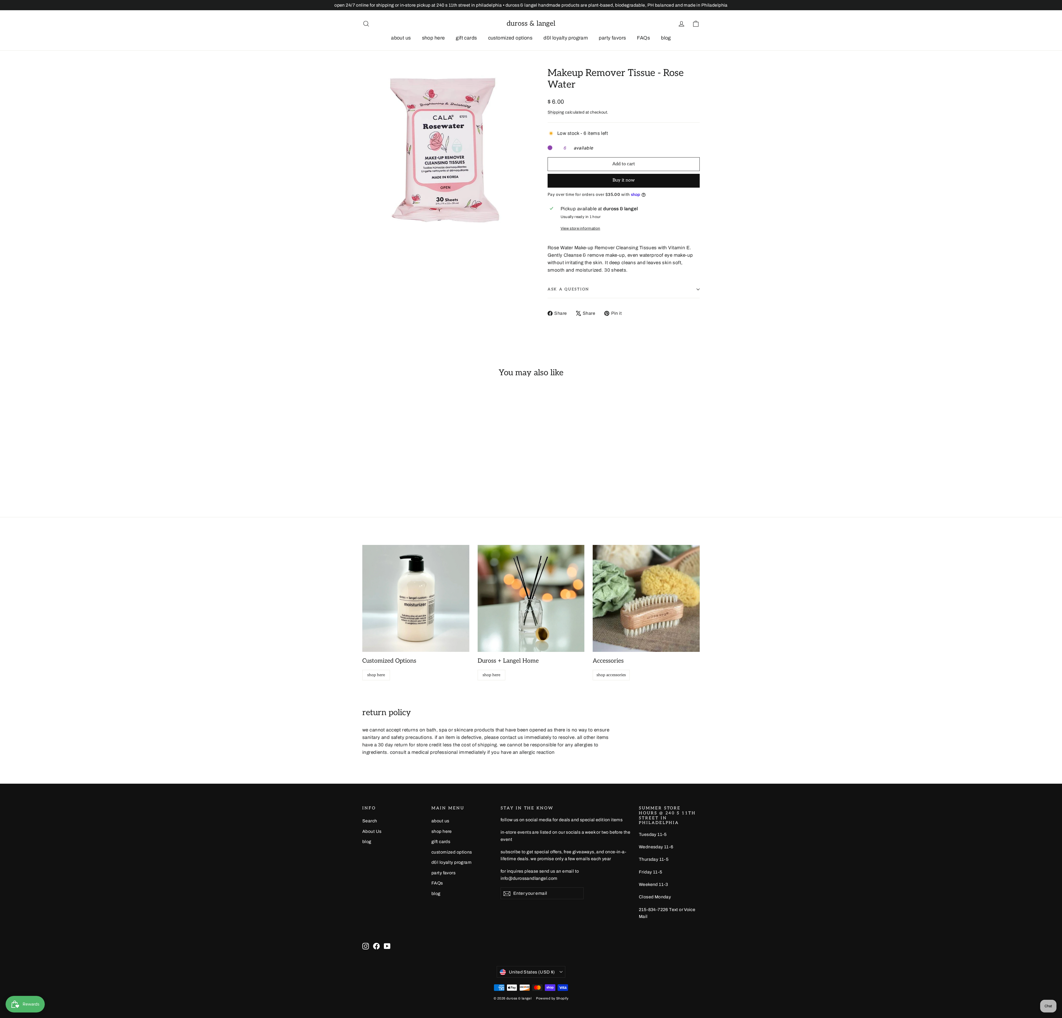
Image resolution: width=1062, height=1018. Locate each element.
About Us (371, 831)
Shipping (556, 112)
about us (401, 38)
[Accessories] (646, 598)
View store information (580, 228)
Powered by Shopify (552, 998)
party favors (612, 38)
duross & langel (531, 23)
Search (369, 820)
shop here (433, 38)
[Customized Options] (415, 598)
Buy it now (624, 180)
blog (666, 38)
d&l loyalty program (565, 38)
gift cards (466, 38)
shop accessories (611, 675)
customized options (510, 38)
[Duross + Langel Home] (531, 598)
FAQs (643, 38)
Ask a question (568, 289)
